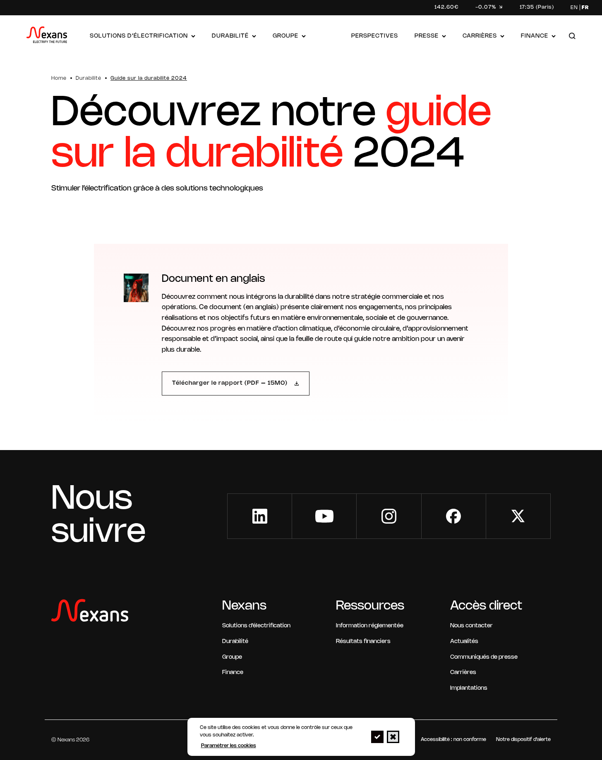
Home (59, 78)
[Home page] (46, 36)
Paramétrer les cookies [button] (228, 745)
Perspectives (374, 36)
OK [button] (377, 737)
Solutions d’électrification (139, 36)
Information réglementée (369, 626)
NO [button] (393, 737)
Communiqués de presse (484, 657)
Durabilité (230, 36)
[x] (518, 516)
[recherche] (572, 36)
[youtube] (324, 516)
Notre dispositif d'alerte (523, 739)
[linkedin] (260, 516)
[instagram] (389, 516)
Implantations (468, 688)
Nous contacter (471, 626)
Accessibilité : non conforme (453, 739)
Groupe (285, 36)
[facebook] (454, 516)
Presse (427, 36)
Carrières (480, 36)
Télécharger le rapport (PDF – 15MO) (230, 383)
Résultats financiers (363, 641)
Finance (534, 36)
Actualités (464, 641)
